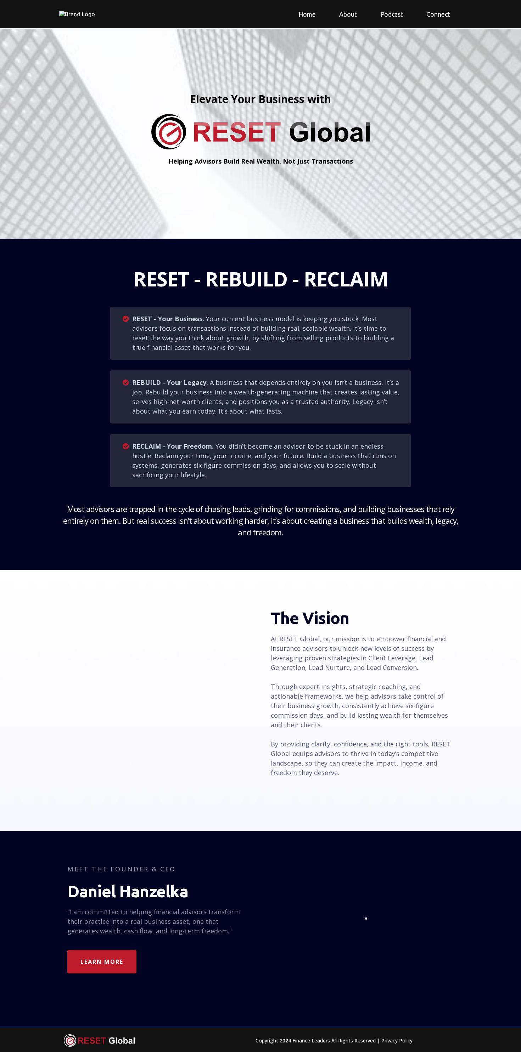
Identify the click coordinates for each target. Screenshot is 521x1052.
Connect (438, 14)
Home (307, 14)
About (348, 14)
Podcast (391, 14)
